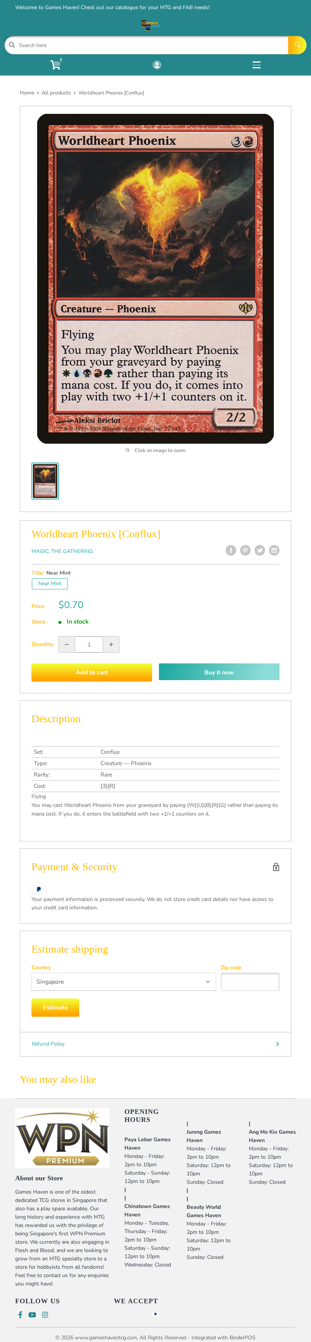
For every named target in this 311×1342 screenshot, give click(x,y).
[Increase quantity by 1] (111, 644)
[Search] (297, 45)
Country (41, 967)
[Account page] (156, 65)
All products (56, 92)
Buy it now (219, 672)
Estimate (55, 1007)
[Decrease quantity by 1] (67, 644)
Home (27, 92)
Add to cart (92, 672)
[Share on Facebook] (231, 550)
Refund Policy (48, 1043)
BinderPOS (242, 1337)
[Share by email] (274, 550)
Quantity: (42, 644)
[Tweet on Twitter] (259, 550)
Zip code (231, 967)
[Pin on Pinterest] (245, 550)
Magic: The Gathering (62, 551)
